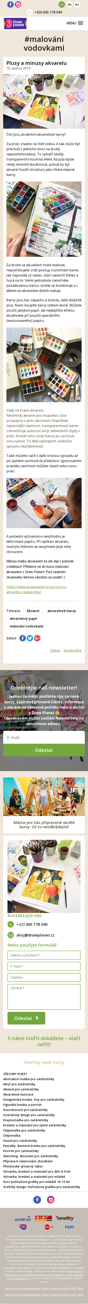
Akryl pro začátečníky (19, 1084)
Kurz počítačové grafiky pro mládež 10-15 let (36, 1182)
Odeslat (44, 750)
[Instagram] (18, 4)
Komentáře (73, 650)
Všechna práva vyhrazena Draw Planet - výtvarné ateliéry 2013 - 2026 (44, 1294)
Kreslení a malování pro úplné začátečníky (34, 1125)
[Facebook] (10, 4)
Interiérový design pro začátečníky (29, 1115)
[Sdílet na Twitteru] (30, 638)
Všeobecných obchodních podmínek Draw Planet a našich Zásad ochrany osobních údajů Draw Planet (44, 1275)
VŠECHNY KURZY (15, 1074)
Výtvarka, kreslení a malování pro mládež (34, 1177)
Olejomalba (12, 1135)
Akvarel (33, 610)
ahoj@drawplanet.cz (35, 935)
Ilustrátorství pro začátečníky (25, 1110)
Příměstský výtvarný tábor (23, 1166)
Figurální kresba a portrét (22, 1105)
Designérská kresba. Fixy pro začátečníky (34, 1099)
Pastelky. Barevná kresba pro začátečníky (34, 1146)
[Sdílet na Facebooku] (22, 638)
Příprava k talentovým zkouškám (28, 1161)
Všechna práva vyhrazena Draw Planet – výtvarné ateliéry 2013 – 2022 (44, 1288)
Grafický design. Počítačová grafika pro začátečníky (41, 1187)
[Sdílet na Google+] (37, 638)
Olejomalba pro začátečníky (24, 1130)
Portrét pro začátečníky (21, 1151)
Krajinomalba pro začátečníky (25, 1120)
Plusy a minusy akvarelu (36, 62)
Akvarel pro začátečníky (21, 1089)
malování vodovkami (26, 626)
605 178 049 (48, 12)
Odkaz (55, 650)
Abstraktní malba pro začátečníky (28, 1079)
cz (62, 4)
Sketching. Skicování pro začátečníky (30, 1156)
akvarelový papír (23, 618)
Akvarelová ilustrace (18, 1094)
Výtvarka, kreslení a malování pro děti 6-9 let (37, 1171)
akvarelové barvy (61, 610)
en (69, 4)
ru (77, 4)
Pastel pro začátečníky (20, 1141)
